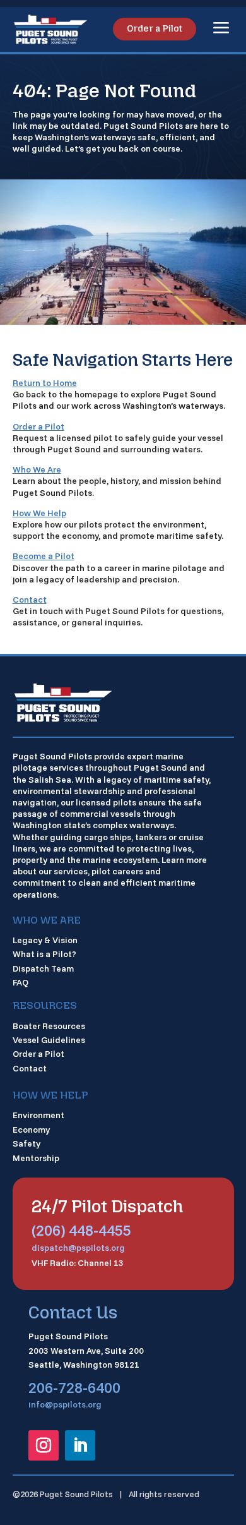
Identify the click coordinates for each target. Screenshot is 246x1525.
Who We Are (37, 469)
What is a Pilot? (44, 954)
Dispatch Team (43, 968)
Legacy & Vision (45, 940)
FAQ (20, 982)
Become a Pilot (43, 556)
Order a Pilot (154, 28)
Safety (26, 1143)
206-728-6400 (74, 1387)
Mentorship (36, 1158)
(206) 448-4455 (81, 1230)
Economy (31, 1129)
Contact (30, 599)
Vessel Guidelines (49, 1040)
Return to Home (45, 383)
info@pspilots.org (65, 1404)
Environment (38, 1115)
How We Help (39, 513)
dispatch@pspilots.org (78, 1247)
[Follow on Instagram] (43, 1445)
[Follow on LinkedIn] (80, 1445)
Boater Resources (49, 1026)
